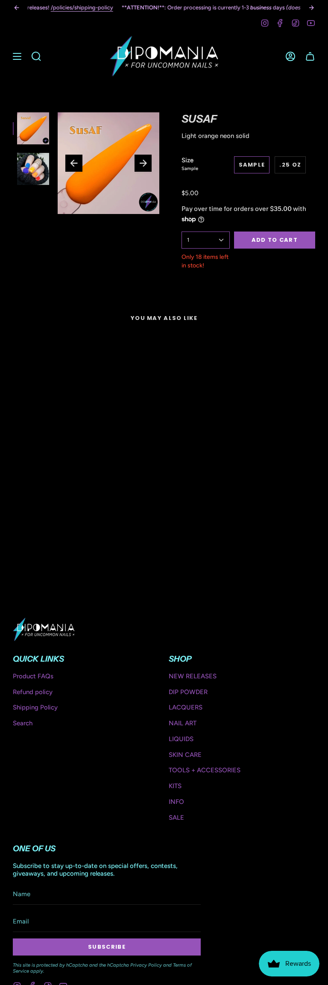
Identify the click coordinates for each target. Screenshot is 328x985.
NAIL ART (182, 723)
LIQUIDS (181, 739)
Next (143, 163)
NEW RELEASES (193, 676)
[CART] (310, 56)
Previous (73, 163)
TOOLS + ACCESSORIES (204, 770)
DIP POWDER (188, 692)
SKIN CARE (185, 755)
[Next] (311, 8)
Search (22, 723)
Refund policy (33, 692)
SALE (176, 817)
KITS (175, 786)
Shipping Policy (35, 707)
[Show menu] (17, 56)
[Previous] (16, 8)
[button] (36, 56)
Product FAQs (33, 676)
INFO (176, 802)
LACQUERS (185, 707)
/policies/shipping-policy (82, 7)
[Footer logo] (44, 629)
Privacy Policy (146, 965)
